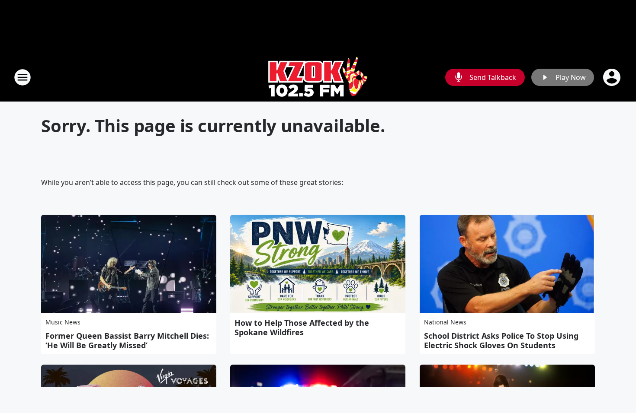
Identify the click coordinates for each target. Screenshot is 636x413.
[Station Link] (318, 77)
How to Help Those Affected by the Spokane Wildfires (301, 327)
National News (445, 322)
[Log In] (612, 77)
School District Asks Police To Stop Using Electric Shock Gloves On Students (501, 340)
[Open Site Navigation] (22, 77)
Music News (62, 322)
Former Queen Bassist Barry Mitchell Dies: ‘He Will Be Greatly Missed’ (127, 340)
